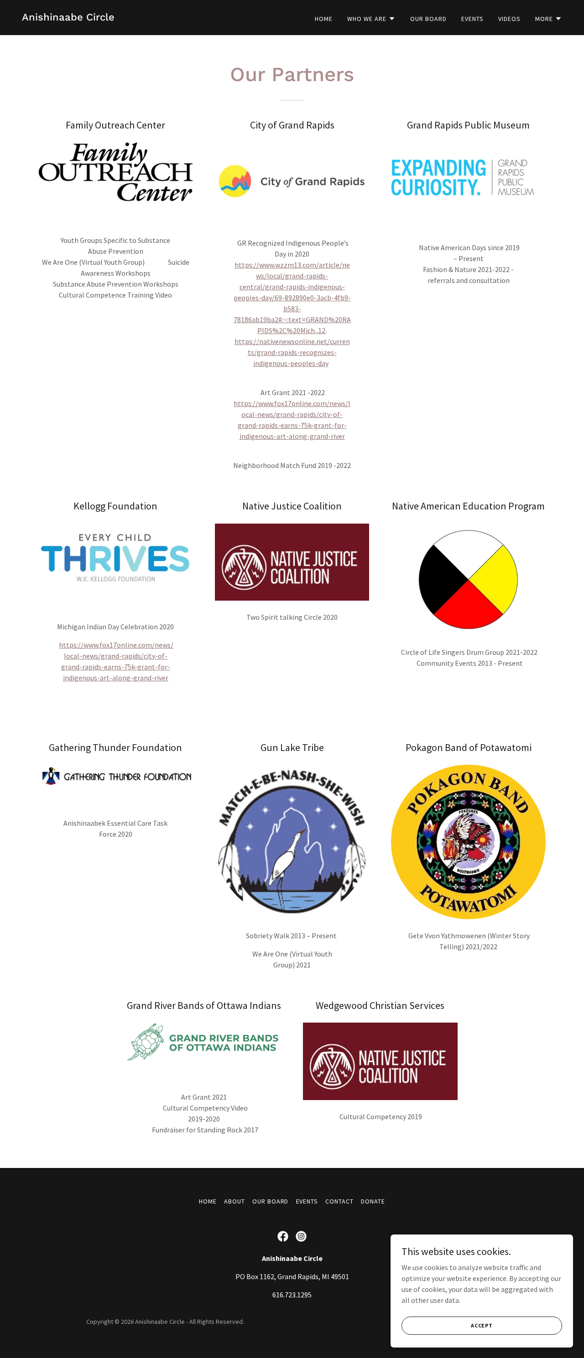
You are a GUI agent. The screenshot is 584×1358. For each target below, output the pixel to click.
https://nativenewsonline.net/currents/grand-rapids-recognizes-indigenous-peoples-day (292, 352)
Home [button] (208, 1201)
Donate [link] (373, 1201)
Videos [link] (509, 19)
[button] (371, 18)
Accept (482, 1325)
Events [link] (472, 19)
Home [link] (324, 19)
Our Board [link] (428, 19)
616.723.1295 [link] (292, 1294)
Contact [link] (339, 1201)
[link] (68, 17)
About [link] (234, 1201)
